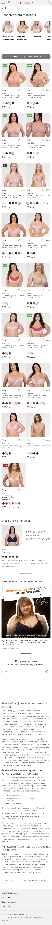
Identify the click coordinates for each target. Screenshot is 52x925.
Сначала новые (34, 57)
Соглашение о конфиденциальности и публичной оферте (23, 918)
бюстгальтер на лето (11, 880)
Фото (23, 90)
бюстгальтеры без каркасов (34, 880)
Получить (46, 671)
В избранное (18, 90)
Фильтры (16, 57)
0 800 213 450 (9, 2)
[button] (21, 573)
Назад (7, 8)
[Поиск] (43, 2)
